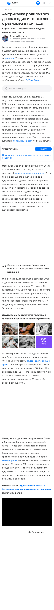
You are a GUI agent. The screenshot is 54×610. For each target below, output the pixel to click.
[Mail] (8, 3)
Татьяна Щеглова (18, 36)
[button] (10, 329)
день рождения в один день (29, 173)
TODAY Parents (33, 80)
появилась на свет (23, 140)
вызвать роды (9, 460)
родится (9, 58)
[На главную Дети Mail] (14, 3)
